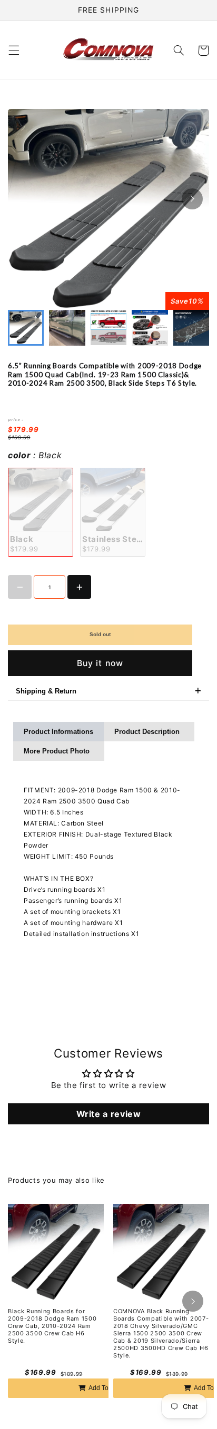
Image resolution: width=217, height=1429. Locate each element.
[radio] (40, 512)
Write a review (108, 1114)
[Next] (192, 198)
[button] (14, 50)
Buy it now (100, 663)
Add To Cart (105, 1388)
